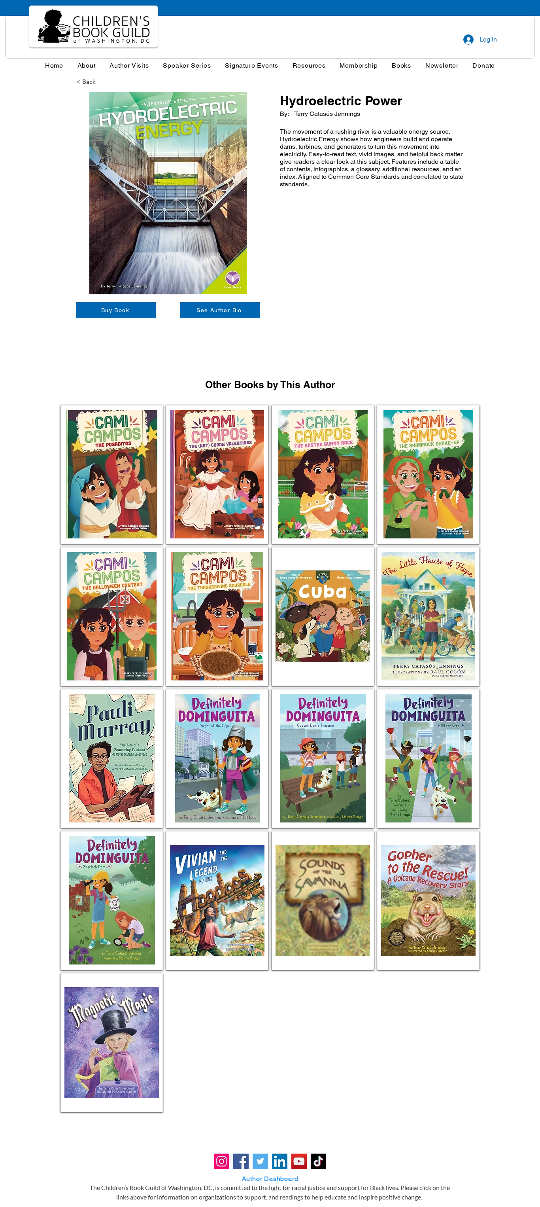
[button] (187, 65)
